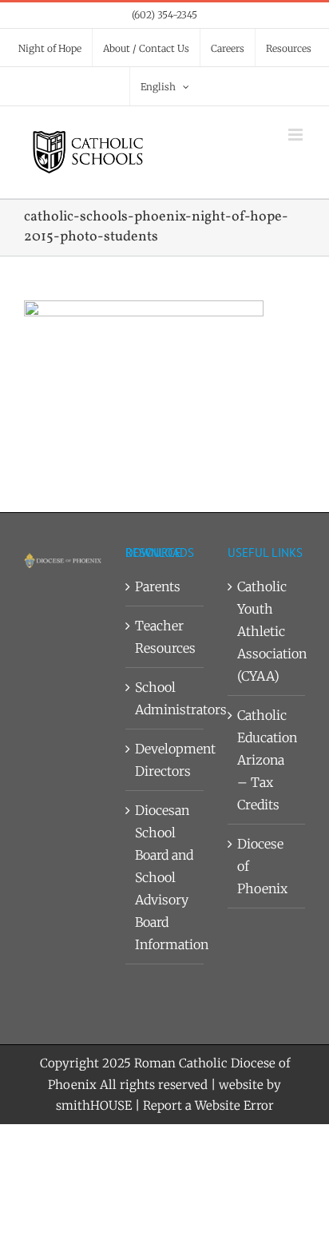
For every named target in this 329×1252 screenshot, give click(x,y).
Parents (157, 586)
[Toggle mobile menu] (296, 134)
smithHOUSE (94, 1105)
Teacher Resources (165, 637)
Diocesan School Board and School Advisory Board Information (165, 877)
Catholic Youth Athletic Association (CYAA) (267, 631)
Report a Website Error (208, 1105)
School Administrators (165, 698)
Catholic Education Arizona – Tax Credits (267, 760)
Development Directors (165, 760)
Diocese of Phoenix (262, 866)
